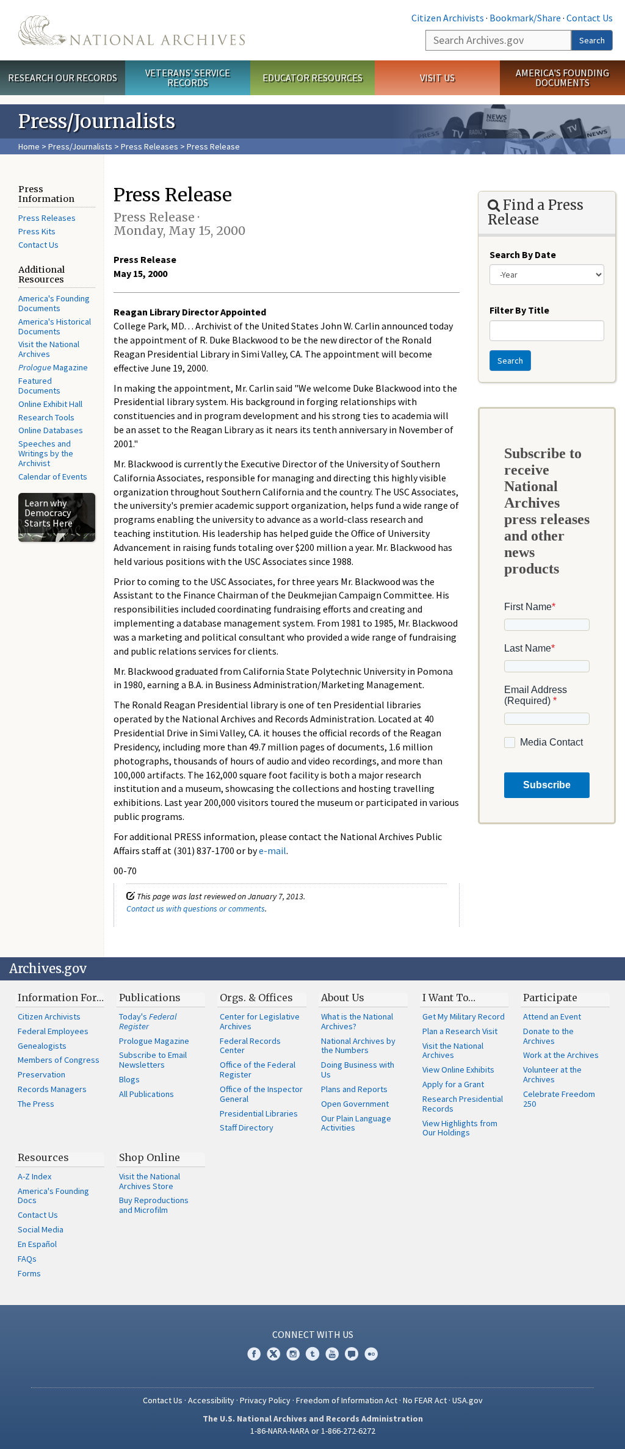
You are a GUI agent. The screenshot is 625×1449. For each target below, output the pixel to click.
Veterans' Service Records (187, 78)
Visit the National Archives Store (149, 1181)
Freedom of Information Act (346, 1400)
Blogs (129, 1079)
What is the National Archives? (357, 1021)
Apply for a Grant (453, 1084)
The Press (36, 1103)
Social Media (40, 1229)
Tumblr (312, 1354)
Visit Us (437, 77)
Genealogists (42, 1045)
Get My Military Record (463, 1016)
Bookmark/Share (525, 18)
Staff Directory (246, 1127)
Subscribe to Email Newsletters (153, 1059)
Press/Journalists (80, 146)
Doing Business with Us (357, 1069)
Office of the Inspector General (261, 1094)
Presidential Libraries (259, 1113)
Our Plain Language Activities (356, 1123)
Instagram (293, 1354)
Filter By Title (519, 310)
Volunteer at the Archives (552, 1074)
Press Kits (37, 231)
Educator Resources (312, 77)
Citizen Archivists (447, 18)
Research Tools (46, 417)
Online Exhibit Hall (50, 403)
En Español (37, 1244)
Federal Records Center (250, 1045)
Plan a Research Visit (459, 1031)
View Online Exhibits (458, 1069)
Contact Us (589, 18)
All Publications (146, 1093)
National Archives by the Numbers (358, 1045)
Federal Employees (53, 1031)
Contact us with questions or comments (195, 908)
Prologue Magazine (154, 1040)
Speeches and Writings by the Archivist (45, 453)
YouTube (332, 1354)
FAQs (27, 1258)
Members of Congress (58, 1059)
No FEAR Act (425, 1400)
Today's (148, 1021)
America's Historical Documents (54, 326)
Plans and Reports (354, 1089)
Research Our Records (62, 77)
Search (592, 40)
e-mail (272, 850)
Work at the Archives (561, 1054)
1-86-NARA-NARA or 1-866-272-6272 (312, 1430)
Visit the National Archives (48, 349)
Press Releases (149, 146)
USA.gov (467, 1400)
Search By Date (523, 254)
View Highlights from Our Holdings (459, 1128)
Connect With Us (312, 1334)
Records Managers (52, 1089)
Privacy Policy (265, 1400)
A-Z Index (34, 1176)
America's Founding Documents (562, 78)
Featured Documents (39, 385)
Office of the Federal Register (257, 1069)
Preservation (41, 1074)
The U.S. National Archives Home (131, 30)
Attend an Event (552, 1016)
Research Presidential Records (462, 1103)
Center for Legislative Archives (260, 1021)
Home (29, 146)
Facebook (254, 1354)
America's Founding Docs (53, 1195)
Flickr (371, 1354)
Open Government (355, 1103)
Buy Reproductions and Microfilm (154, 1205)
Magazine (53, 367)
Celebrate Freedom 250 (559, 1098)
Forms (29, 1273)
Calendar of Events (52, 476)
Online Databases (50, 430)
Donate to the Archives (548, 1036)
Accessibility (211, 1400)
